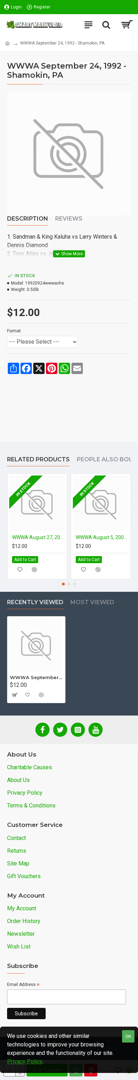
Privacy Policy (24, 1061)
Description (27, 218)
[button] (63, 584)
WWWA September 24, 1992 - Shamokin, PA (36, 677)
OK (128, 1036)
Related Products (38, 459)
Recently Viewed (35, 602)
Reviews (68, 218)
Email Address (23, 985)
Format (14, 330)
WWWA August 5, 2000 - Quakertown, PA (102, 537)
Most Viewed (92, 602)
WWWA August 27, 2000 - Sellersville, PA (38, 537)
